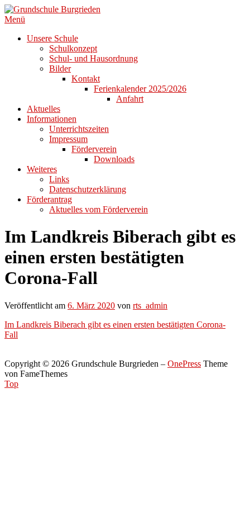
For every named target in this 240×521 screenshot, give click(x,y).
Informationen (51, 119)
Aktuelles (43, 108)
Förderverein (94, 149)
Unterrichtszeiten (79, 129)
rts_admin (150, 305)
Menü (14, 19)
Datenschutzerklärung (87, 189)
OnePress (184, 363)
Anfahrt (129, 98)
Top (11, 384)
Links (59, 179)
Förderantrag (49, 199)
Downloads (114, 159)
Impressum (68, 139)
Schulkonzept (73, 48)
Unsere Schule (52, 38)
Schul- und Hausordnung (93, 58)
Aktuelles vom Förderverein (98, 209)
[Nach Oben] (7, 353)
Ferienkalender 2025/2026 (140, 88)
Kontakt (85, 78)
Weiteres (42, 169)
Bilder (60, 68)
